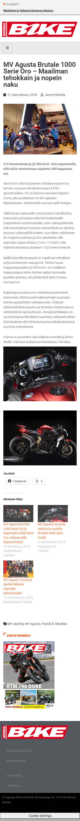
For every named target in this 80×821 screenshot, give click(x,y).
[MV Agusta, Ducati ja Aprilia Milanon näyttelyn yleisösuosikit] (18, 569)
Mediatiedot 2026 (19, 750)
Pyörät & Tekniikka (54, 624)
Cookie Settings (40, 815)
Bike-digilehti (16, 761)
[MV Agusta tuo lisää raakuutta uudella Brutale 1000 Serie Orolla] (53, 513)
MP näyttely (16, 624)
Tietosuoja (14, 775)
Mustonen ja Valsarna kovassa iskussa (28, 10)
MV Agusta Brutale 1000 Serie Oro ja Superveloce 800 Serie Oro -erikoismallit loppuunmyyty (18, 533)
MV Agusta (32, 624)
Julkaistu (13, 785)
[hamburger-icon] (7, 48)
